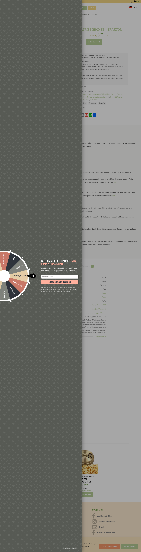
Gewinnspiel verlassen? (70, 548)
